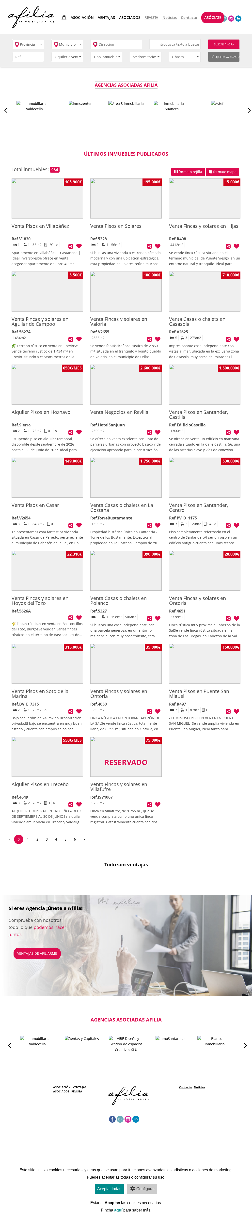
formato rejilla (190, 171)
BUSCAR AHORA (224, 44)
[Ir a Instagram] (231, 18)
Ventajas (79, 1087)
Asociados (61, 1091)
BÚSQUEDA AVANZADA (225, 57)
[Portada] (63, 17)
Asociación (62, 1087)
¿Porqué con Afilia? (35, 948)
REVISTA (76, 1091)
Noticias (199, 1087)
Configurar (145, 1189)
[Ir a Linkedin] (238, 18)
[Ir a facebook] (112, 1118)
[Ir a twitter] (120, 1118)
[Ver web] (34, 109)
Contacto (185, 1087)
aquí (118, 1210)
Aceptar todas (109, 1189)
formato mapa (224, 171)
